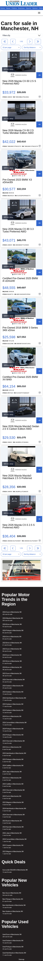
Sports (28, 8)
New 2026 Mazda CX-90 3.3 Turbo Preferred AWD (18, 230)
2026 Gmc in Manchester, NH (12, 638)
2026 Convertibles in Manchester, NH (15, 724)
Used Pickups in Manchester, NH (13, 948)
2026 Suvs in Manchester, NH (12, 613)
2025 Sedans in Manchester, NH (13, 705)
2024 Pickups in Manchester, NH (13, 730)
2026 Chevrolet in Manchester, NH (14, 681)
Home (3, 8)
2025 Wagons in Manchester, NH (13, 803)
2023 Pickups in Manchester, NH (13, 736)
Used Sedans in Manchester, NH (13, 942)
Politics (14, 8)
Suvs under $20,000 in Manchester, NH (15, 871)
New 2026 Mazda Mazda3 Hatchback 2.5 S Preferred (17, 476)
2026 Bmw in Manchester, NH (12, 625)
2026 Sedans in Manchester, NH (13, 687)
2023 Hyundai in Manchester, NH (13, 828)
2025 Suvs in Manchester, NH (12, 650)
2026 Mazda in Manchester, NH (13, 619)
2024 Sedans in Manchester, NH (13, 711)
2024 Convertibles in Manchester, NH (15, 840)
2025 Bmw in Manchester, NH (12, 644)
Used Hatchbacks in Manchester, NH (14, 954)
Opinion (35, 8)
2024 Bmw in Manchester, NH (12, 668)
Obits (41, 8)
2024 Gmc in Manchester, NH (12, 717)
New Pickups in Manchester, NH (13, 900)
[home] (21, 3)
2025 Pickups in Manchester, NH (13, 760)
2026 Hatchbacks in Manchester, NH (14, 699)
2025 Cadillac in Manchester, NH (13, 785)
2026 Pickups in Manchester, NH (13, 632)
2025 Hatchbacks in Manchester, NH (14, 754)
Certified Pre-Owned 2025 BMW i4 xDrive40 (20, 279)
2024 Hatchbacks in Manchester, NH (14, 810)
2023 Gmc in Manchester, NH (12, 779)
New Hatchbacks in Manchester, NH (14, 906)
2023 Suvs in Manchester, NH (12, 675)
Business (21, 8)
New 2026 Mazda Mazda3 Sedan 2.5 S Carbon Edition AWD (21, 427)
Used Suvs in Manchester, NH (12, 936)
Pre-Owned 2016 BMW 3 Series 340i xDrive (20, 328)
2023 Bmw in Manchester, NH (12, 662)
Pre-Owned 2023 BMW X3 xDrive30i (17, 181)
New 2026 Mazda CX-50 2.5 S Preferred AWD (19, 82)
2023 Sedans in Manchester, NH (13, 693)
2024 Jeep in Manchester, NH (12, 773)
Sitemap (21, 959)
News (8, 8)
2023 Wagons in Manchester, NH (13, 853)
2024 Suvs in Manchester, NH (12, 656)
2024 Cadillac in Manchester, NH (13, 767)
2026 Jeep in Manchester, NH (12, 834)
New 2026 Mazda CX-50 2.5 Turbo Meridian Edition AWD (18, 131)
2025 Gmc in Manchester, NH (12, 748)
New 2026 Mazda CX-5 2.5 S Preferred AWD (19, 526)
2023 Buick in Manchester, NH (12, 822)
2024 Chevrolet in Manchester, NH (14, 816)
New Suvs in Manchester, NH (12, 894)
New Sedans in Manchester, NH (13, 912)
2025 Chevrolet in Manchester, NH (14, 791)
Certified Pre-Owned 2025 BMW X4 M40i (20, 378)
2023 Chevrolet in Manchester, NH (14, 742)
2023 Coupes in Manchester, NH (13, 846)
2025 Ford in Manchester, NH (12, 797)
